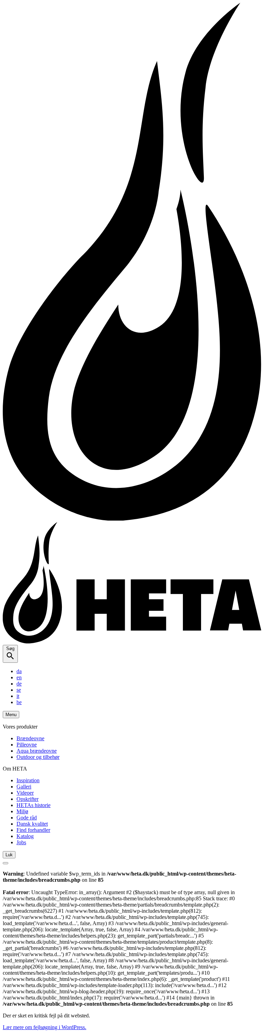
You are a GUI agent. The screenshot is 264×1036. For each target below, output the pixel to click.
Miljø (22, 811)
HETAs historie (33, 805)
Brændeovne (30, 738)
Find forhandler (33, 830)
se (18, 690)
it (17, 696)
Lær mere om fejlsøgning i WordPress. (44, 1027)
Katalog (25, 836)
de (19, 684)
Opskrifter (27, 799)
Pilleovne (26, 744)
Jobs (21, 842)
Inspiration (28, 780)
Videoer (25, 793)
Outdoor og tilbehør (37, 757)
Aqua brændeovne (36, 751)
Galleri (23, 786)
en (19, 677)
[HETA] (132, 642)
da (19, 671)
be (19, 702)
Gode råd (26, 817)
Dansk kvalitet (32, 824)
